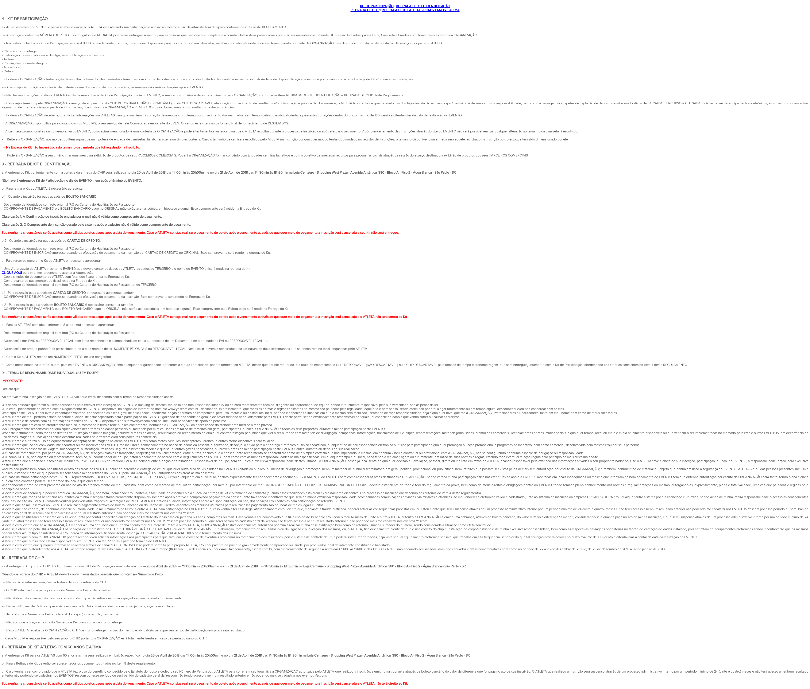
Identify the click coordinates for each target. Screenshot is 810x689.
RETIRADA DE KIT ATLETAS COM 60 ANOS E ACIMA (421, 10)
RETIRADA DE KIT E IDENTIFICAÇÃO (423, 6)
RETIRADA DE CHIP (365, 10)
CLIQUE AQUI (12, 273)
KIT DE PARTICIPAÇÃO (377, 6)
